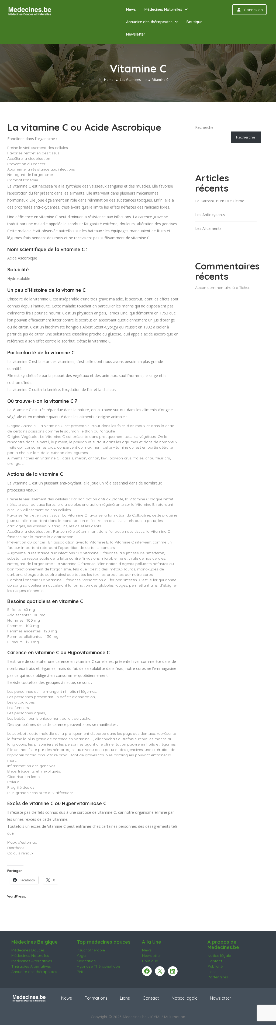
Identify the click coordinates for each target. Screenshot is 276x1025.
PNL (80, 971)
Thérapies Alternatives (31, 966)
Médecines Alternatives (31, 960)
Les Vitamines (130, 79)
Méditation (86, 960)
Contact (215, 960)
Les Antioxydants (210, 214)
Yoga (81, 955)
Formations (96, 998)
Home (108, 79)
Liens (212, 971)
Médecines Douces (28, 950)
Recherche (204, 127)
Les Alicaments (208, 228)
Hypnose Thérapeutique (98, 966)
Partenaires (218, 977)
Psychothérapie (91, 950)
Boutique (194, 21)
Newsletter (135, 34)
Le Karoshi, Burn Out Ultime (219, 200)
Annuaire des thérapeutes (149, 21)
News (131, 9)
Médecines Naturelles (163, 9)
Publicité (215, 966)
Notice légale (219, 955)
